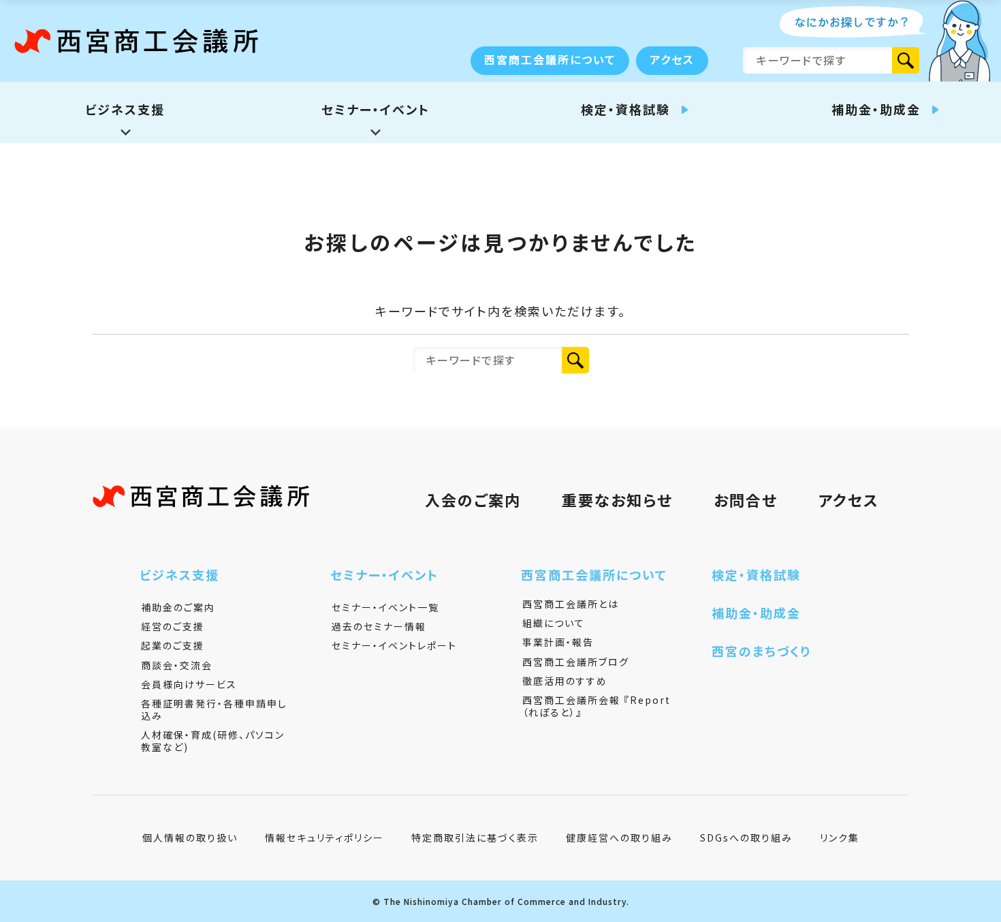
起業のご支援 (172, 645)
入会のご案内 (473, 499)
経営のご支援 (172, 626)
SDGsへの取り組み (746, 837)
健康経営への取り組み (619, 837)
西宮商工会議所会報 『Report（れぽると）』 (596, 706)
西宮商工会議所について (550, 59)
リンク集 (839, 837)
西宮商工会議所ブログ (575, 662)
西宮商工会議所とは (570, 604)
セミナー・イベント (384, 574)
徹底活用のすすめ (564, 681)
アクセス (672, 59)
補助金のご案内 (178, 607)
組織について (553, 623)
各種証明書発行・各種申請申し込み (214, 709)
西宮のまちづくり (761, 651)
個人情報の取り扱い (190, 837)
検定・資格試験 (756, 574)
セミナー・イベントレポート (394, 645)
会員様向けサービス (189, 684)
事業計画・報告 (558, 642)
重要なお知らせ (617, 499)
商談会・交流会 (176, 665)
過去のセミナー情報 (379, 626)
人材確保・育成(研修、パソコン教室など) (213, 741)
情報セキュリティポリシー (324, 837)
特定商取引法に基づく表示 (475, 837)
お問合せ (746, 499)
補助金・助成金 (756, 612)
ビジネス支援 (179, 574)
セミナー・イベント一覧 (385, 607)
